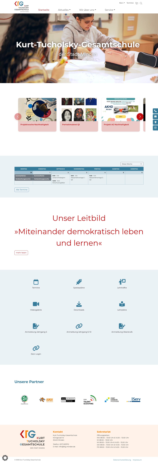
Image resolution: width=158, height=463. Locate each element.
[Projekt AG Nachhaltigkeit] (121, 109)
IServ (121, 3)
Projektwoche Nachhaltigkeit (34, 124)
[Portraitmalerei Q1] (79, 109)
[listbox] (132, 164)
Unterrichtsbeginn (59, 177)
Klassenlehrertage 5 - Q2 (78, 179)
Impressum (137, 460)
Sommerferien (21, 176)
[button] (140, 116)
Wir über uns (86, 9)
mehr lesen (21, 253)
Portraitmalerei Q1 (71, 124)
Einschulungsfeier (59, 183)
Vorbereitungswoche (23, 179)
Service (109, 9)
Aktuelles (63, 9)
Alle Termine (21, 190)
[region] (79, 48)
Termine (130, 3)
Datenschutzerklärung (122, 460)
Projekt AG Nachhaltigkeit (116, 124)
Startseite (43, 9)
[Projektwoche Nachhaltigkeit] (37, 109)
